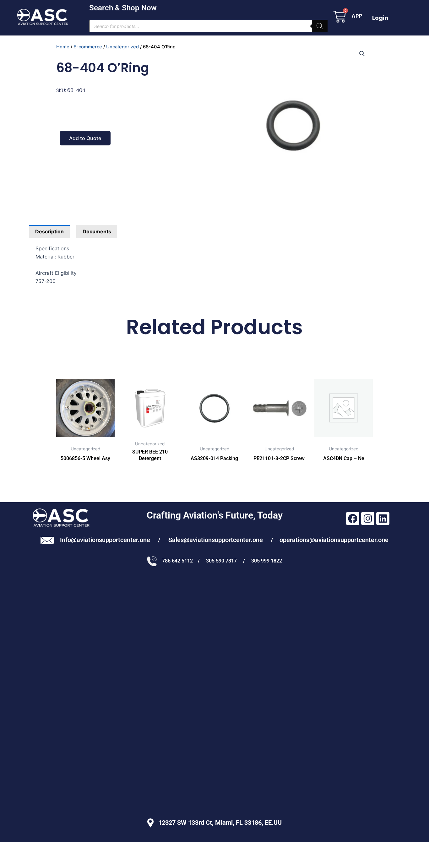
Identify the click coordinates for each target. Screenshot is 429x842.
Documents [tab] (97, 231)
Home (62, 47)
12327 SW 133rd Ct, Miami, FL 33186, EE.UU (218, 822)
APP (356, 16)
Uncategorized (122, 47)
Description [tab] (49, 231)
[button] (362, 53)
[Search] (320, 26)
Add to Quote (85, 138)
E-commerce (87, 47)
